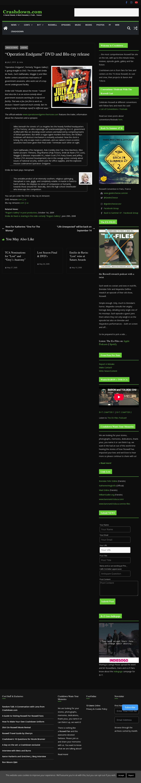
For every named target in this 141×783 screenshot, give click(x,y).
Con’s (27, 25)
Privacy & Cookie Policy (96, 709)
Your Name (104, 525)
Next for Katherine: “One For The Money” (23, 228)
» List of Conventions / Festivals (113, 109)
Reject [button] (131, 775)
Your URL (103, 545)
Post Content (105, 579)
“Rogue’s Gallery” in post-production (21, 212)
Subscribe (130, 707)
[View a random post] (135, 28)
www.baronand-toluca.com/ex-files (114, 503)
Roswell (52, 25)
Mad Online (104, 490)
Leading (24, 48)
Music (78, 25)
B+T (39, 25)
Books (88, 25)
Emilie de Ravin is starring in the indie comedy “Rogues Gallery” (33, 216)
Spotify (113, 344)
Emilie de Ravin (11, 48)
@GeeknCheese (111, 197)
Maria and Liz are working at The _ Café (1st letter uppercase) (113, 567)
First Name (120, 705)
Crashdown (17, 31)
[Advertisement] (106, 12)
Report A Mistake (106, 364)
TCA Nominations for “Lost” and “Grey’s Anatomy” (15, 256)
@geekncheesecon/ (112, 203)
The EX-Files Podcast (116, 418)
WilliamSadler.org (106, 494)
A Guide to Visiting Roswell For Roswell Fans (23, 716)
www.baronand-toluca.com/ (111, 499)
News (14, 25)
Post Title (103, 556)
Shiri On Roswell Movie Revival (16, 727)
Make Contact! (105, 367)
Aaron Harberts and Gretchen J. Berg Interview (24, 756)
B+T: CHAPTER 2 (123, 412)
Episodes (65, 25)
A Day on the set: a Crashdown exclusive (21, 745)
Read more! (63, 754)
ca (25, 199)
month (134, 731)
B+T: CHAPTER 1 (106, 412)
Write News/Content (108, 371)
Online (93, 705)
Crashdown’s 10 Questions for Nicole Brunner (23, 739)
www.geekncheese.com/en (116, 193)
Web (117, 25)
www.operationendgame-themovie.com (40, 114)
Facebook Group (111, 208)
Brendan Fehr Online (108, 481)
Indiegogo (118, 671)
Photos (100, 25)
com (20, 199)
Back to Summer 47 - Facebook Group (121, 213)
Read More (70, 779)
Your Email (104, 535)
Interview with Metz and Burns (16, 750)
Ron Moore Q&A (9, 762)
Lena (21, 62)
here (120, 119)
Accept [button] (121, 775)
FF (110, 25)
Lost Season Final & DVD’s (47, 254)
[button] (18, 25)
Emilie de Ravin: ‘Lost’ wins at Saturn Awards (79, 256)
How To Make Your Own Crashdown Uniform (23, 721)
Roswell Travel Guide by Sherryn (17, 733)
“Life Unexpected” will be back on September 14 (74, 228)
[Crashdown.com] (5, 28)
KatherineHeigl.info (107, 485)
